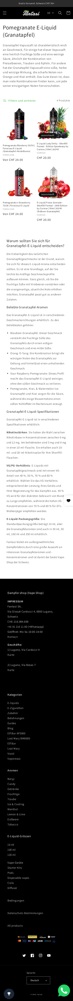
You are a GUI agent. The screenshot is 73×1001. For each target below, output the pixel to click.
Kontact (12, 637)
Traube (11, 799)
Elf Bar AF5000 (16, 733)
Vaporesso (13, 758)
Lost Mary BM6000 (18, 738)
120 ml (11, 855)
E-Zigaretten (15, 708)
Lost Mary (13, 748)
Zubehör (12, 713)
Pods (10, 872)
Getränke (13, 789)
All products (15, 925)
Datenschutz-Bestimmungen (25, 913)
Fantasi (39, 994)
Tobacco (12, 824)
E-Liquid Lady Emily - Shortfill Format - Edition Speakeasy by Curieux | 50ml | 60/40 (52, 146)
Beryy (11, 779)
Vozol (10, 753)
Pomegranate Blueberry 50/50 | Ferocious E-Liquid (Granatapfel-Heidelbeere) (19, 148)
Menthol (12, 809)
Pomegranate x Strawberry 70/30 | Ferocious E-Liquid (16, 204)
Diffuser (12, 888)
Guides (11, 723)
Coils (10, 883)
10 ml (10, 844)
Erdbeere (13, 819)
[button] (5, 13)
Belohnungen (15, 718)
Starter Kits (14, 867)
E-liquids (13, 703)
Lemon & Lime (16, 814)
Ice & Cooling (15, 804)
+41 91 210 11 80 (17, 626)
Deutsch (35, 980)
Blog (10, 728)
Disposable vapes (18, 878)
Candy (11, 784)
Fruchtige (13, 794)
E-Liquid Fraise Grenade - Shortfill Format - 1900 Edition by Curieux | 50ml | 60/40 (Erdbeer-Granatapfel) (52, 207)
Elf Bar (11, 743)
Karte (10, 655)
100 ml (11, 849)
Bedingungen (15, 900)
